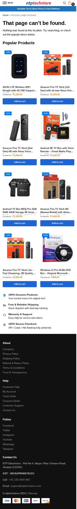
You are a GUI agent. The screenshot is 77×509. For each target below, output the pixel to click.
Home (6, 15)
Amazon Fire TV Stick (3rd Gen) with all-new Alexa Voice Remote (56, 89)
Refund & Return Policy (16, 363)
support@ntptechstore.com (25, 485)
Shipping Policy (11, 358)
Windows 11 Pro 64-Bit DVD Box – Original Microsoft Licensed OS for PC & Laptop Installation (56, 272)
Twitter (6, 430)
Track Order (9, 396)
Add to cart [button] (19, 101)
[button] (70, 3)
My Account (9, 391)
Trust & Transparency (15, 372)
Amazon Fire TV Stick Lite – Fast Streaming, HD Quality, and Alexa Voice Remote (18, 272)
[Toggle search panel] (64, 3)
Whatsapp (8, 444)
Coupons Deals (12, 400)
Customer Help (11, 386)
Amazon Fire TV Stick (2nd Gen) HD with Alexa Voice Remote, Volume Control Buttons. (17, 150)
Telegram (8, 448)
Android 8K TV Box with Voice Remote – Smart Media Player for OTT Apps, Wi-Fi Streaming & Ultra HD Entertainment (57, 150)
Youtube (7, 439)
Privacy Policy (10, 353)
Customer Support (13, 405)
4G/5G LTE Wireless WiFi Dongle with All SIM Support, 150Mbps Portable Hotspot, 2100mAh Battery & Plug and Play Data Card (19, 89)
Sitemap (32, 493)
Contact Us (9, 410)
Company (8, 349)
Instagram (8, 434)
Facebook (8, 425)
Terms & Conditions (14, 367)
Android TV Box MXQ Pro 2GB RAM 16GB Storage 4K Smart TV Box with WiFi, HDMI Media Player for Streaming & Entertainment (20, 211)
